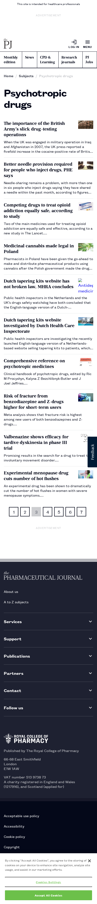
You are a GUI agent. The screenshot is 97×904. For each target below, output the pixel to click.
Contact (12, 690)
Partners (14, 673)
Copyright (12, 846)
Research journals (69, 59)
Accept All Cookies (48, 895)
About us (11, 591)
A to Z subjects (16, 601)
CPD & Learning (47, 59)
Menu (87, 46)
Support (12, 639)
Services (13, 621)
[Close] (89, 861)
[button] (92, 452)
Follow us (13, 707)
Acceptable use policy (21, 815)
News (29, 57)
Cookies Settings (48, 882)
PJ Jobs (89, 59)
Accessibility (14, 826)
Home (8, 75)
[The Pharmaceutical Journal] (8, 44)
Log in (74, 46)
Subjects (26, 75)
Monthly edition (11, 59)
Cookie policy (14, 836)
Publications (17, 656)
